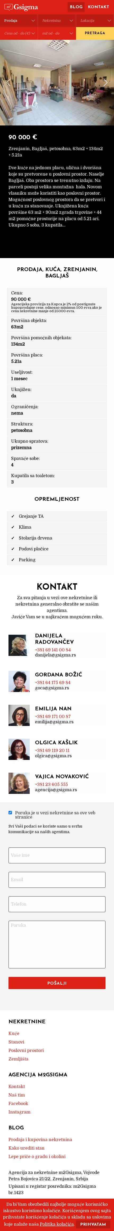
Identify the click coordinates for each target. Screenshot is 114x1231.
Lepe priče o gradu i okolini (36, 1156)
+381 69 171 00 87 (53, 716)
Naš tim (16, 1095)
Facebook (18, 1103)
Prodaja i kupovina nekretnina (40, 1139)
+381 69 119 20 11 (52, 750)
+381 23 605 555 (51, 784)
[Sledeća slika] (105, 82)
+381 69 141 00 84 (53, 650)
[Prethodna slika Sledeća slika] (57, 82)
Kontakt (98, 7)
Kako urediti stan (26, 1148)
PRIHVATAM (93, 1225)
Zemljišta (18, 1059)
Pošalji (57, 983)
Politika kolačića (57, 1224)
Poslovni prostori (26, 1050)
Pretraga (95, 33)
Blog (76, 7)
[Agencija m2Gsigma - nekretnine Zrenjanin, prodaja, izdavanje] (21, 7)
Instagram (19, 1112)
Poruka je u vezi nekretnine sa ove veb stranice (55, 815)
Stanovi (16, 1042)
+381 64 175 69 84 (53, 682)
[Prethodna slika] (8, 82)
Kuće (13, 1033)
